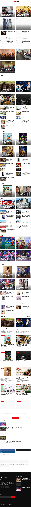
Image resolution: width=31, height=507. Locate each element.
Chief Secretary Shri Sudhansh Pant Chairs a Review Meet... (23, 57)
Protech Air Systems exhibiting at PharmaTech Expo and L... (26, 116)
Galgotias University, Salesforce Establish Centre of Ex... (10, 221)
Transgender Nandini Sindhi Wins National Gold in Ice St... (22, 246)
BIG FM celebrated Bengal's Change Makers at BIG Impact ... (7, 288)
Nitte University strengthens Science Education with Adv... (23, 207)
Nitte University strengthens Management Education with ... (26, 216)
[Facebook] (1, 487)
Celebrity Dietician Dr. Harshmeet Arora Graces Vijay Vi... (14, 441)
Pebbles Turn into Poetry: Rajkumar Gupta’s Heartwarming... (23, 15)
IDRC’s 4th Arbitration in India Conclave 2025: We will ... (22, 27)
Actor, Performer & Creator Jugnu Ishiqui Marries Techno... (25, 159)
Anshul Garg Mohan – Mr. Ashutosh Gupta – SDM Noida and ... (26, 37)
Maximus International (21, 462)
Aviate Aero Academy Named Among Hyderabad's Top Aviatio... (23, 194)
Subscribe (13, 497)
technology (2, 464)
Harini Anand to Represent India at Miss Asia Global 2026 (7, 275)
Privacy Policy (28, 504)
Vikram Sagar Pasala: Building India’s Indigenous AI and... (23, 90)
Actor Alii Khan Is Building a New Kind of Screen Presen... (10, 297)
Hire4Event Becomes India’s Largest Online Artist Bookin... (23, 103)
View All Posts (28, 316)
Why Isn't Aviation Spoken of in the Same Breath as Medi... (7, 194)
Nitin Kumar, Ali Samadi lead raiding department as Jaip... (7, 259)
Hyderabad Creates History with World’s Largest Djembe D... (26, 302)
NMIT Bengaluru (7, 464)
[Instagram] (6, 487)
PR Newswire (24, 503)
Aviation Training (12, 464)
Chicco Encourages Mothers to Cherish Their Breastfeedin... (10, 292)
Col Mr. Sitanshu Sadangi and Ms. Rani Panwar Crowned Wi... (10, 306)
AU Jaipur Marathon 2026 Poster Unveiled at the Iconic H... (7, 70)
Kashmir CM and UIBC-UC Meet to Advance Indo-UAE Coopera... (10, 32)
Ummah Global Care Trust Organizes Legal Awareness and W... (26, 32)
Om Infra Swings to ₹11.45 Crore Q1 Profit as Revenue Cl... (26, 121)
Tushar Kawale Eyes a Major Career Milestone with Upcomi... (10, 178)
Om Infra (17, 464)
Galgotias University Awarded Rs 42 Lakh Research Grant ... (10, 230)
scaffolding (27, 464)
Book (16, 462)
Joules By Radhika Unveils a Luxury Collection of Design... (26, 306)
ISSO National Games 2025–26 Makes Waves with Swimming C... (26, 41)
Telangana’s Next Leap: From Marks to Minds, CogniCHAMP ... (10, 216)
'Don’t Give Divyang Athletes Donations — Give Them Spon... (22, 275)
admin (1, 16)
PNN (6, 38)
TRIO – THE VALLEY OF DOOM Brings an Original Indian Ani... (23, 142)
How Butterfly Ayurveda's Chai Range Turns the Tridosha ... (10, 121)
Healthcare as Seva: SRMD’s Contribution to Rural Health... (26, 297)
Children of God (8, 462)
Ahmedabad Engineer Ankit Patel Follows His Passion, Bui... (26, 173)
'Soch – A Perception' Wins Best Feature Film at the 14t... (26, 164)
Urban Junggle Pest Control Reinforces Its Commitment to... (10, 111)
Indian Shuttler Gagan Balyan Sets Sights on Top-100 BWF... (7, 246)
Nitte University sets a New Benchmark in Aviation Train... (26, 211)
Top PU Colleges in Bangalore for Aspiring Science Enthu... (14, 427)
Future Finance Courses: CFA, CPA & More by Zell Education (26, 225)
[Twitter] (4, 487)
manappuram (26, 462)
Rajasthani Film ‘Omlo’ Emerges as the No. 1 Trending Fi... (10, 159)
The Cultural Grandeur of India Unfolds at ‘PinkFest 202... (6, 57)
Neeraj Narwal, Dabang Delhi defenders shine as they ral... (22, 259)
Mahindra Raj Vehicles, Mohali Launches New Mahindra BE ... (6, 103)
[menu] (1, 1)
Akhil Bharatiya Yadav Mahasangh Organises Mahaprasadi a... (7, 15)
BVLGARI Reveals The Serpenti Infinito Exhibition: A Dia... (14, 432)
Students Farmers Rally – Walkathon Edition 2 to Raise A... (7, 27)
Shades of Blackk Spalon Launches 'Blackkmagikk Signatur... (25, 112)
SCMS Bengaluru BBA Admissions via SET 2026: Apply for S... (25, 221)
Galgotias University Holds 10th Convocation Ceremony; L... (10, 225)
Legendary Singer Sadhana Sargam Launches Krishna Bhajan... (23, 155)
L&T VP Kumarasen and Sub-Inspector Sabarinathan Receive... (10, 37)
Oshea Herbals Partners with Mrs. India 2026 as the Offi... (22, 288)
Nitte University (3, 462)
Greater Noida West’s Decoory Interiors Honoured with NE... (10, 125)
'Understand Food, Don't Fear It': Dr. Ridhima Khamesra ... (26, 107)
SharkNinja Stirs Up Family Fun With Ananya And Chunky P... (10, 301)
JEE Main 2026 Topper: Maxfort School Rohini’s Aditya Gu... (10, 211)
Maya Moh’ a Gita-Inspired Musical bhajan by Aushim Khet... (7, 155)
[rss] (8, 487)
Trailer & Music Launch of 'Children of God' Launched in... (10, 164)
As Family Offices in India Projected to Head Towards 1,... (10, 107)
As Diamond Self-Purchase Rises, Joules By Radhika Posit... (25, 292)
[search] (30, 1)
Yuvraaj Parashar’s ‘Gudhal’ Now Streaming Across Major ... (26, 168)
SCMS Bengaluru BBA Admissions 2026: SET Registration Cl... (7, 207)
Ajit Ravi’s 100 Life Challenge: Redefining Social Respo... (10, 41)
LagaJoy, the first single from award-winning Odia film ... (7, 142)
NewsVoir (28, 503)
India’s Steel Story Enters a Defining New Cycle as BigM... (10, 116)
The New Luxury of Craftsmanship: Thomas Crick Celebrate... (7, 90)
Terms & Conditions (19, 503)
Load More (15, 418)
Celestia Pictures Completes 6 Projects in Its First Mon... (10, 168)
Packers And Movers (21, 464)
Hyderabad (12, 462)
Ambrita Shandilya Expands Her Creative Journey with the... (10, 311)
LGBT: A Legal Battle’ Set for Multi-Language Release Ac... (10, 173)
